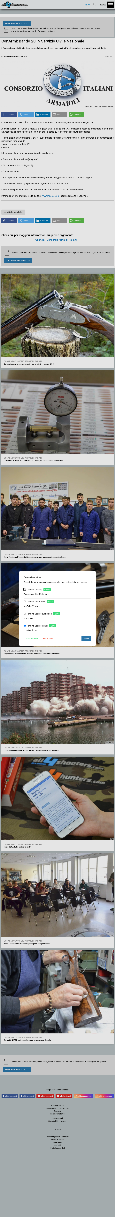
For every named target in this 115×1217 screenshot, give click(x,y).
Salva (86, 639)
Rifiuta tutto (47, 639)
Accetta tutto (32, 639)
